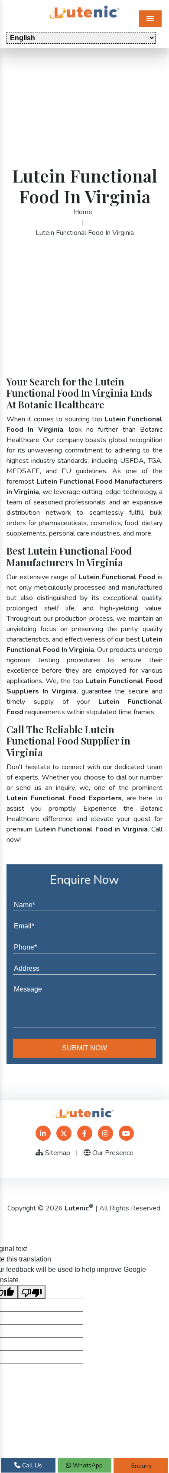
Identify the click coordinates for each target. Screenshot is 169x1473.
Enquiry (141, 1466)
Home (83, 212)
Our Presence (112, 1153)
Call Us (31, 1465)
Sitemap (56, 1153)
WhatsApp (87, 1465)
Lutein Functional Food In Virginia (85, 232)
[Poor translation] (32, 1292)
